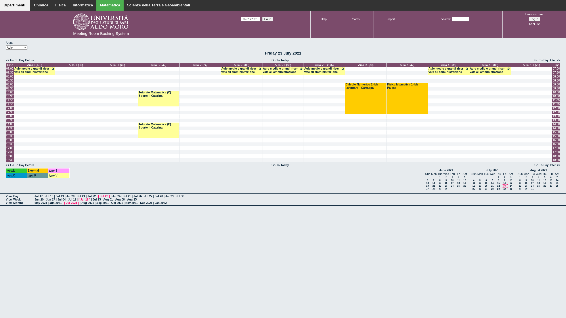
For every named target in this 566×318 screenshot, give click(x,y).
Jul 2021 (71, 202)
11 (458, 180)
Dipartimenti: (15, 5)
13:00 (9, 116)
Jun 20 (39, 199)
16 (446, 183)
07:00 (9, 68)
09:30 (9, 88)
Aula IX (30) (365, 65)
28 (433, 188)
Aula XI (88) (448, 65)
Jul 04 (61, 199)
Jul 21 (81, 196)
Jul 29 (169, 196)
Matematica (110, 5)
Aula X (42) (407, 65)
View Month (14, 202)
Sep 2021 (102, 202)
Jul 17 (38, 196)
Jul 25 (127, 196)
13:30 (9, 120)
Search (445, 19)
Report (390, 19)
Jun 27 (50, 199)
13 (427, 183)
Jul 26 (138, 196)
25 (458, 186)
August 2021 (538, 170)
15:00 (9, 132)
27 (427, 188)
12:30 (9, 112)
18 (458, 183)
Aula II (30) (76, 65)
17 (452, 183)
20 (427, 186)
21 (433, 186)
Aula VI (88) (241, 65)
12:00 (9, 108)
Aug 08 (120, 199)
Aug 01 (108, 199)
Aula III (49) (117, 65)
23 (446, 186)
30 (446, 188)
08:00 (9, 76)
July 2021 (492, 170)
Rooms (355, 19)
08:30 (9, 80)
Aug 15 (132, 199)
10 (452, 180)
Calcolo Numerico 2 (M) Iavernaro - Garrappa (362, 86)
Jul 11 (72, 199)
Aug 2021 (87, 202)
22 (440, 186)
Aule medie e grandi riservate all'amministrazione (32, 70)
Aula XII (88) (490, 65)
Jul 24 (116, 196)
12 (464, 180)
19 (464, 183)
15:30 (9, 136)
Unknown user (534, 14)
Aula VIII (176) (324, 65)
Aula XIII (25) (531, 65)
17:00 (9, 148)
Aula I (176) (34, 65)
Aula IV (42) (158, 65)
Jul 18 (49, 196)
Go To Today (280, 60)
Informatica (83, 5)
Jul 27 (148, 196)
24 (452, 186)
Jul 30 (180, 196)
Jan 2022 (161, 202)
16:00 (9, 140)
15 (440, 183)
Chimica (41, 5)
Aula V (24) (200, 65)
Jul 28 (159, 196)
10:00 (9, 92)
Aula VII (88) (283, 65)
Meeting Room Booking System (101, 33)
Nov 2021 (131, 202)
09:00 (9, 84)
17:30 (9, 152)
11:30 (9, 104)
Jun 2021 (56, 202)
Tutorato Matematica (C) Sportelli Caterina (155, 94)
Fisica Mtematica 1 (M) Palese (402, 86)
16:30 (9, 144)
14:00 (9, 124)
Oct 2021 (117, 202)
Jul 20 (70, 196)
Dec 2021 (146, 202)
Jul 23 (104, 196)
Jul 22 (92, 196)
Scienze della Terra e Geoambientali (158, 5)
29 (440, 188)
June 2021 (446, 170)
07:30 (9, 72)
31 (511, 189)
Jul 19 (60, 196)
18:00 (9, 156)
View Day (12, 196)
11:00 (9, 100)
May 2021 (40, 202)
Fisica (60, 5)
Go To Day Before (22, 60)
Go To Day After (545, 60)
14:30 (9, 128)
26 (464, 186)
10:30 (9, 96)
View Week (13, 199)
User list (534, 24)
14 (433, 183)
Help (324, 19)
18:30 (9, 160)
